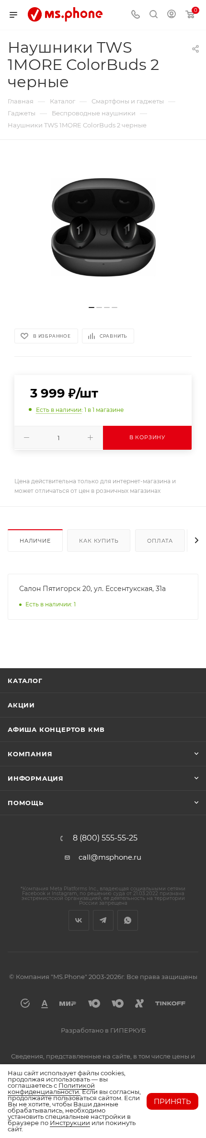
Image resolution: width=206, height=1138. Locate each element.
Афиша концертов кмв (56, 729)
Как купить (98, 540)
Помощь (26, 803)
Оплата (160, 540)
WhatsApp (127, 920)
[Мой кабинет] (171, 15)
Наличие (35, 540)
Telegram (103, 920)
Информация (36, 778)
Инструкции (70, 1123)
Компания (30, 754)
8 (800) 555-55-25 (105, 838)
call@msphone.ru (110, 857)
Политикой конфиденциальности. (51, 1088)
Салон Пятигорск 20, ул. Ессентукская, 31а (92, 588)
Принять (172, 1101)
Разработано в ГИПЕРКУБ (103, 1030)
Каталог (25, 680)
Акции (21, 705)
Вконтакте (79, 920)
